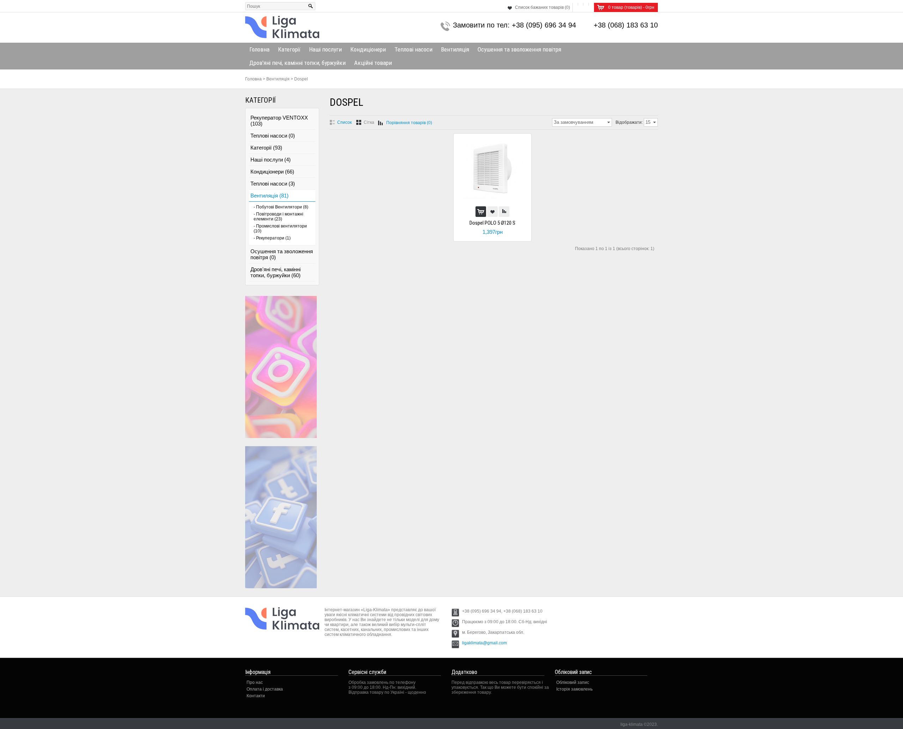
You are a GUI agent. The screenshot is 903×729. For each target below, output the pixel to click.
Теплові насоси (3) (272, 184)
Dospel (301, 79)
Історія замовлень (574, 689)
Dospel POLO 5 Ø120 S (492, 223)
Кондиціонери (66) (272, 172)
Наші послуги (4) (270, 160)
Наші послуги (325, 49)
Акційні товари (373, 62)
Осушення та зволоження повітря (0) (281, 254)
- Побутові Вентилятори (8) (281, 207)
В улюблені (492, 211)
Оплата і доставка (265, 689)
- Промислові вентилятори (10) (280, 228)
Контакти (256, 695)
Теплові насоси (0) (272, 136)
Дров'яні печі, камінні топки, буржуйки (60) (275, 272)
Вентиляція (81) (269, 196)
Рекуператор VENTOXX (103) (279, 121)
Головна (259, 49)
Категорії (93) (266, 148)
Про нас (255, 682)
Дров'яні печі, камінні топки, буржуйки (297, 62)
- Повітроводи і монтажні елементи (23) (278, 216)
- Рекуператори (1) (272, 238)
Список (344, 122)
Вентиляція (455, 49)
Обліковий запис (572, 682)
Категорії (289, 49)
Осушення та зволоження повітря (519, 49)
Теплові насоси (413, 49)
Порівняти (504, 211)
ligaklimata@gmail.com (484, 642)
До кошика (480, 211)
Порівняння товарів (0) (409, 122)
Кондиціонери (368, 49)
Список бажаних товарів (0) (542, 7)
